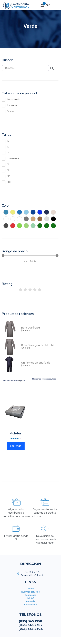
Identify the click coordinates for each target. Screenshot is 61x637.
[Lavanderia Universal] (16, 5)
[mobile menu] (56, 5)
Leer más (15, 445)
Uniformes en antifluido (35, 362)
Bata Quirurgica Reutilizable (38, 345)
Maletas (15, 433)
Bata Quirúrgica (30, 327)
